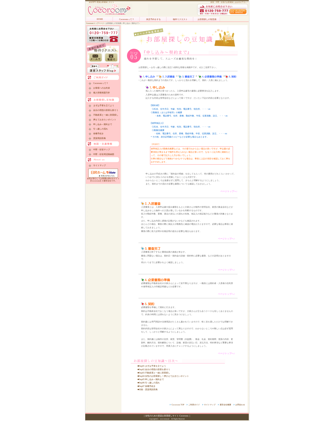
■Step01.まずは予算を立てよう (152, 366)
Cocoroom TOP (178, 405)
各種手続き (97, 133)
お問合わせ (240, 405)
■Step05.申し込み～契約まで (151, 379)
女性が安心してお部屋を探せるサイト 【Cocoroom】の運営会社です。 (103, 179)
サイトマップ (98, 165)
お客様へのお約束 (100, 88)
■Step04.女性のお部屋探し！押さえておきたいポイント (163, 376)
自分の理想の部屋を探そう (104, 110)
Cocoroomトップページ (95, 23)
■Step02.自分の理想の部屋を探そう (154, 369)
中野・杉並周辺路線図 (102, 154)
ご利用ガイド (194, 405)
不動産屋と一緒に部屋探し (104, 115)
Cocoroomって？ (99, 83)
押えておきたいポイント (103, 119)
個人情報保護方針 (100, 92)
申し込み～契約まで (101, 124)
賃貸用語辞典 (98, 138)
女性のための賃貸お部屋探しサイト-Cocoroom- (167, 416)
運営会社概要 (225, 405)
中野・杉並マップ (100, 149)
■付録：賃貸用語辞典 (148, 389)
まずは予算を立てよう (102, 105)
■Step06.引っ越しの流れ (149, 382)
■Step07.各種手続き (147, 386)
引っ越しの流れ (99, 129)
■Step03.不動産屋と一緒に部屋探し (154, 373)
